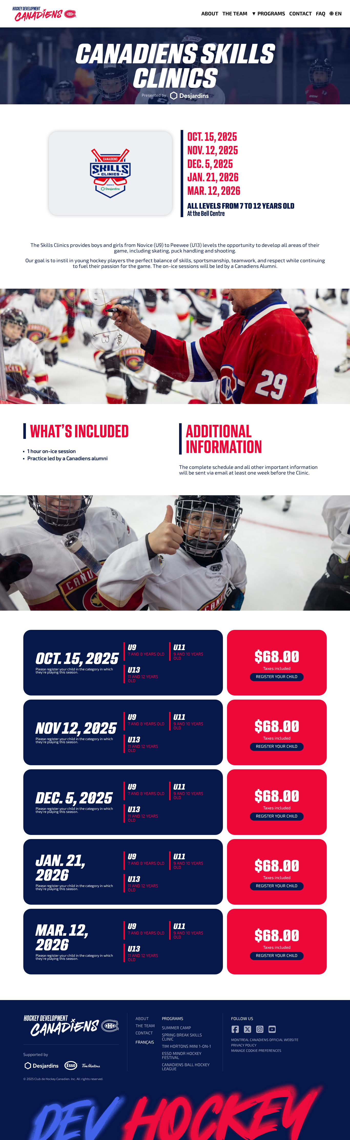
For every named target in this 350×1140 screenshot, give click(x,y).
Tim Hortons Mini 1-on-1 (186, 1047)
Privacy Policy (243, 1045)
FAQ (320, 14)
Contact (300, 14)
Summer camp (176, 1028)
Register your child (276, 677)
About (209, 14)
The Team (234, 14)
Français (145, 1043)
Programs (270, 14)
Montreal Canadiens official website (264, 1040)
